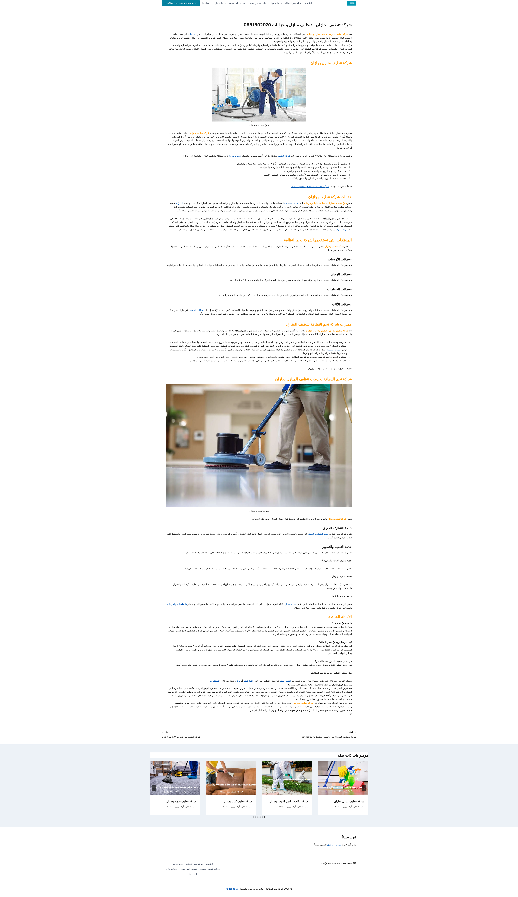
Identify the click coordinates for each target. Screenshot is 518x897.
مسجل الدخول (334, 844)
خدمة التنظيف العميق (318, 534)
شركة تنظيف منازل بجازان (349, 801)
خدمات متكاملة (334, 349)
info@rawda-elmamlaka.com (180, 3)
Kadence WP (232, 888)
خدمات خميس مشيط (258, 3)
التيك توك (248, 680)
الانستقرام (215, 680)
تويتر (238, 680)
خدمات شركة (235, 155)
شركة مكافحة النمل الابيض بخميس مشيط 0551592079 (328, 734)
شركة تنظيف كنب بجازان (238, 801)
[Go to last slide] (364, 788)
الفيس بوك (285, 680)
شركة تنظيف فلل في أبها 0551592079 (181, 734)
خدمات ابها (276, 3)
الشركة (179, 203)
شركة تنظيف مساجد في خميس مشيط (310, 186)
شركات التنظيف (197, 310)
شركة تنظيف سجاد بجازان (181, 801)
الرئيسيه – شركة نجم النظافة (298, 3)
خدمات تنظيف (291, 203)
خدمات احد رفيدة (237, 3)
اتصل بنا (206, 3)
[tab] (264, 817)
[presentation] (343, 778)
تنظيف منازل (289, 604)
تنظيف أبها (353, 806)
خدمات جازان (219, 3)
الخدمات (192, 34)
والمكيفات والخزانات (177, 604)
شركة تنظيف (284, 155)
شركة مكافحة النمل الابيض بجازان (288, 801)
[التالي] (154, 788)
